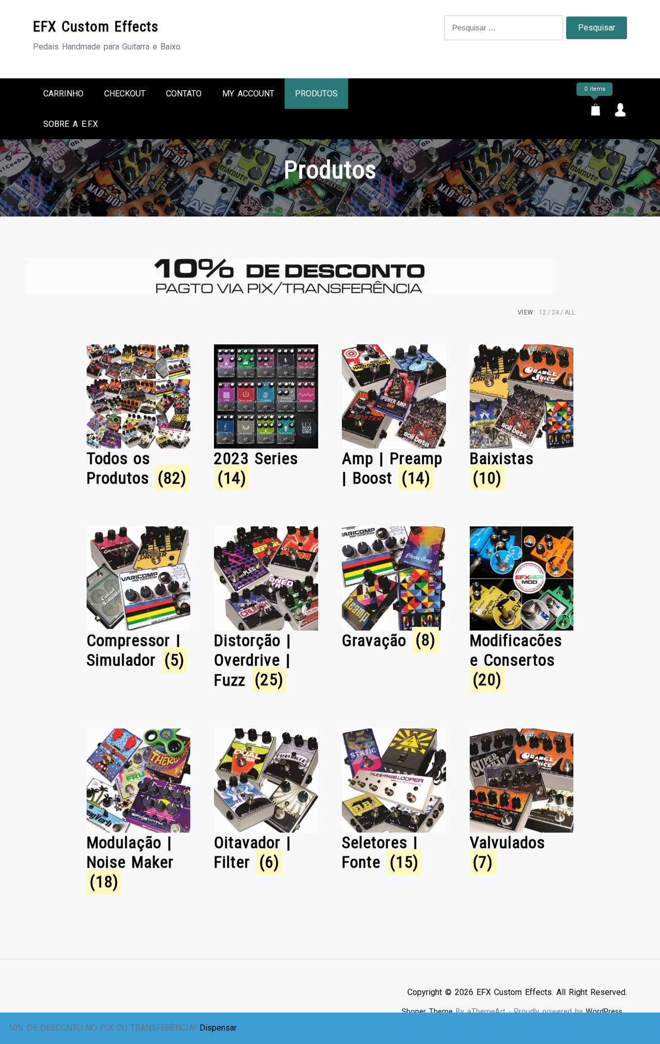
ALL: (570, 312)
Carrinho (63, 93)
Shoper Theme (427, 1011)
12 (542, 312)
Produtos (316, 93)
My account (248, 93)
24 (555, 312)
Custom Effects (96, 26)
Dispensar (218, 1028)
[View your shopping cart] (595, 112)
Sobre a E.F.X (70, 124)
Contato (184, 93)
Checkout (124, 93)
